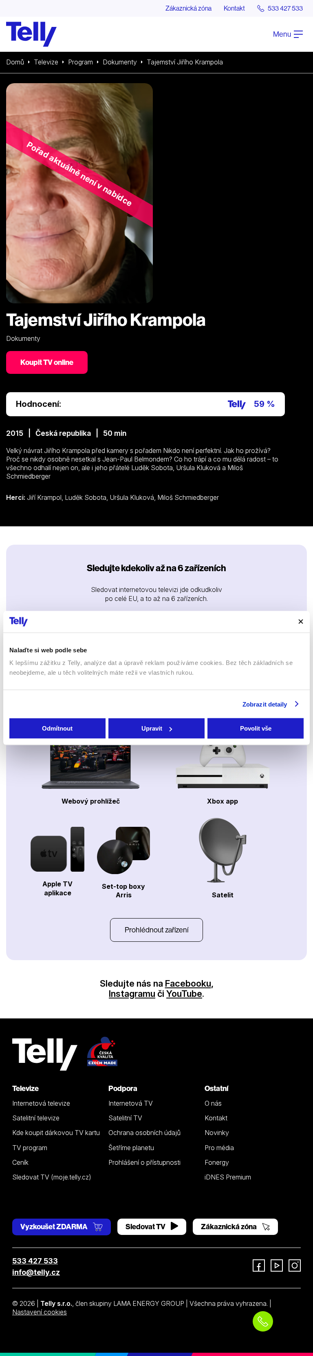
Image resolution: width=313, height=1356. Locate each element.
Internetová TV (130, 1103)
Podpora (122, 1088)
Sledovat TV (146, 1226)
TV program (29, 1148)
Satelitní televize (36, 1118)
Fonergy (217, 1162)
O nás (213, 1103)
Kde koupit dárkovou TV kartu (56, 1133)
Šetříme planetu (131, 1148)
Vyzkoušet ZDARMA (54, 1226)
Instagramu (132, 993)
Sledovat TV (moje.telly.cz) (51, 1177)
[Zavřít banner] (301, 622)
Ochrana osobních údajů (144, 1133)
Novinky (217, 1133)
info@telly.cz (36, 1272)
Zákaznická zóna (188, 8)
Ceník (20, 1162)
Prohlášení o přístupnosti (144, 1162)
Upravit (151, 728)
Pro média (219, 1148)
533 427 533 (35, 1261)
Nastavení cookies (39, 1312)
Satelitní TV (125, 1118)
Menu (282, 34)
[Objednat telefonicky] (263, 1321)
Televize (46, 62)
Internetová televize (41, 1103)
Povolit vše (255, 728)
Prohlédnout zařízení (156, 929)
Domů (15, 62)
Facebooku (188, 983)
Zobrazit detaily (264, 703)
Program (80, 62)
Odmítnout (57, 728)
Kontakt (234, 8)
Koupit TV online (46, 362)
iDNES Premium (228, 1177)
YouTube (184, 993)
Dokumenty (120, 62)
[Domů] (31, 34)
